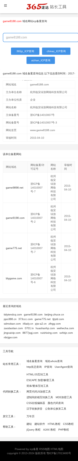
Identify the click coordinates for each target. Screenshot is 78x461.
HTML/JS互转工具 (37, 374)
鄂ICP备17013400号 (59, 453)
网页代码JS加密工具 (39, 391)
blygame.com (14, 278)
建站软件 (39, 423)
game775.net (14, 248)
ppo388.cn (10, 319)
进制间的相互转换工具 (40, 397)
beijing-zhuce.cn (54, 314)
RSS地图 (44, 449)
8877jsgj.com (30, 332)
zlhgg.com (54, 323)
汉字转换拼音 (34, 408)
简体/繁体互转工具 (37, 385)
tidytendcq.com (13, 314)
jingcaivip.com (12, 332)
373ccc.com (25, 319)
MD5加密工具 (64, 397)
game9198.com (15, 217)
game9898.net (14, 187)
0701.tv (29, 328)
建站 (29, 423)
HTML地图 (57, 449)
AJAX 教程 (49, 429)
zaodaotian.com (13, 328)
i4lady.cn (28, 323)
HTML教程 (54, 423)
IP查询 (48, 366)
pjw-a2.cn (41, 323)
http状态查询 (34, 366)
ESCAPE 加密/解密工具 (40, 380)
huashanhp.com (45, 328)
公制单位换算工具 (55, 408)
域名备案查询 (34, 361)
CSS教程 (68, 423)
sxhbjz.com (66, 332)
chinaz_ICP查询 (56, 51)
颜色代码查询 (56, 402)
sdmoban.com (12, 323)
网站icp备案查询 (37, 21)
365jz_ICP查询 (25, 51)
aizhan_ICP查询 (40, 60)
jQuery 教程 (34, 429)
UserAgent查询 (64, 366)
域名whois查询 (53, 361)
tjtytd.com (58, 319)
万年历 (30, 416)
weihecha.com (65, 328)
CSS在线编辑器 (36, 402)
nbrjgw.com (10, 337)
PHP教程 (63, 429)
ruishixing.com (49, 332)
